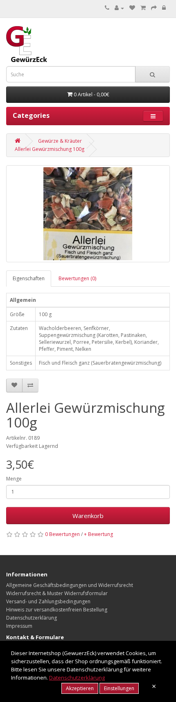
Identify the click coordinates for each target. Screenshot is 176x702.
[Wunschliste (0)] (132, 7)
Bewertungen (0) (77, 278)
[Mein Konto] (119, 7)
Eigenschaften (29, 278)
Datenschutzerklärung (31, 617)
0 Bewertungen (62, 534)
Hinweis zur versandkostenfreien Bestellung (56, 609)
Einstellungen (119, 688)
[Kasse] (154, 7)
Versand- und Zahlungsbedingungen (48, 601)
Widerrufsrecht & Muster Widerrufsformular (57, 593)
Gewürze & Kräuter (60, 140)
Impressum (19, 625)
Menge (14, 478)
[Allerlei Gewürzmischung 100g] (88, 213)
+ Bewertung (98, 534)
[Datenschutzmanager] (164, 7)
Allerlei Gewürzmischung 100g (49, 149)
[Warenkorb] (143, 7)
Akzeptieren (80, 688)
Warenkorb (88, 516)
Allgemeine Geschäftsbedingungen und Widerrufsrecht (69, 585)
